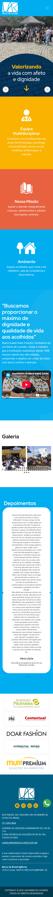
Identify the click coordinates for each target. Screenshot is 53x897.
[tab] (6, 468)
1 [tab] (25, 677)
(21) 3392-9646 (9, 823)
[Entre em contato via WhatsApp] (47, 803)
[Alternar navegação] (47, 8)
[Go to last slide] (4, 458)
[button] (25, 92)
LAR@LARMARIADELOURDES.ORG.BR (19, 842)
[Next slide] (49, 458)
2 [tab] (27, 677)
